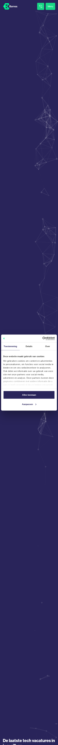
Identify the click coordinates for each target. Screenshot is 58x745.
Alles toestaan (29, 395)
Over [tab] (47, 346)
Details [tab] (29, 346)
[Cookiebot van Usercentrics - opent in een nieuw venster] (42, 338)
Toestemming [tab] (10, 346)
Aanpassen (27, 404)
